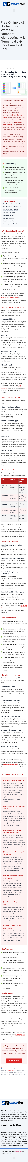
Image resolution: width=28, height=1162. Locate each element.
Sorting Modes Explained (10, 212)
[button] (14, 10)
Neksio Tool (18, 1151)
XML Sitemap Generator (11, 764)
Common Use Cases (8, 218)
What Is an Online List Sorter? (11, 204)
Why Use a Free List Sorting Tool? (12, 207)
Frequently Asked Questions (11, 224)
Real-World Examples (9, 215)
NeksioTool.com (11, 1070)
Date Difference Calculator (9, 298)
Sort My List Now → (14, 1060)
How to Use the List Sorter (10, 209)
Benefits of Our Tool (8, 221)
